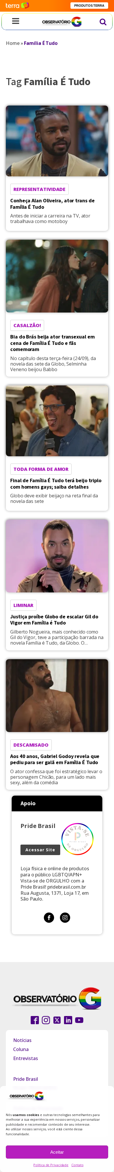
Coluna (21, 1049)
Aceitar (57, 1152)
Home (13, 43)
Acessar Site (40, 849)
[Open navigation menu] (16, 22)
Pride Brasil (25, 1079)
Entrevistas (25, 1058)
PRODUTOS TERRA (89, 5)
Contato (77, 1165)
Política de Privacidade (50, 1165)
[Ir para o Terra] (17, 5)
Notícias (22, 1040)
